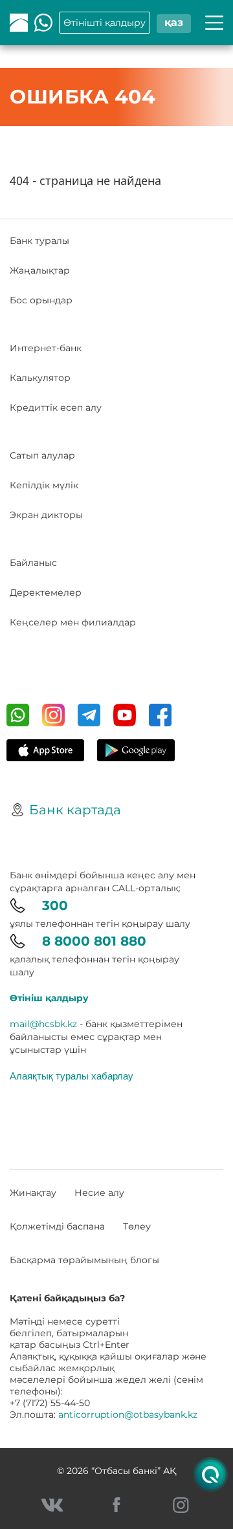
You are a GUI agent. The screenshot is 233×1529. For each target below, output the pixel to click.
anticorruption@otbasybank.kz (127, 1414)
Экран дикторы (46, 515)
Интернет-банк (46, 348)
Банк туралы (39, 240)
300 (55, 905)
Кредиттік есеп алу (56, 407)
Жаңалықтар (40, 270)
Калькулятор (40, 378)
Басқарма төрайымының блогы (84, 1260)
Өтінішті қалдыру (104, 22)
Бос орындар (41, 300)
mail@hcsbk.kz (43, 1024)
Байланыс (33, 563)
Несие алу (99, 1192)
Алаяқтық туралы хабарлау (71, 1075)
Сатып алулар (42, 455)
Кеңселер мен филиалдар (73, 622)
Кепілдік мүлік (44, 485)
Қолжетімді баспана (57, 1226)
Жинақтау (33, 1192)
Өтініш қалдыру (49, 998)
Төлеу (137, 1226)
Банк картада (75, 810)
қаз (173, 22)
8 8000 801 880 (94, 941)
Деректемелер (46, 592)
